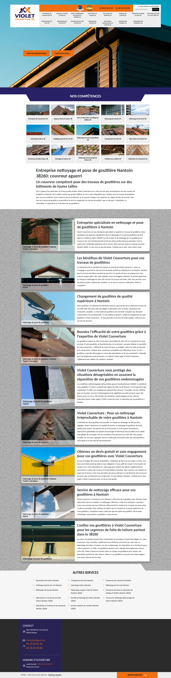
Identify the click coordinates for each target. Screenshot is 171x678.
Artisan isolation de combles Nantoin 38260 (85, 607)
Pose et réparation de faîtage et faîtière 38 (77, 15)
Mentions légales (54, 675)
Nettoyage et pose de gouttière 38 (153, 14)
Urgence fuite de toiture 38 (62, 14)
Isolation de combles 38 (123, 22)
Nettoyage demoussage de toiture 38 (107, 23)
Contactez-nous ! (62, 54)
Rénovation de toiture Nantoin (47, 581)
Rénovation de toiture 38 (62, 22)
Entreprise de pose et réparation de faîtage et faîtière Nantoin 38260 (119, 591)
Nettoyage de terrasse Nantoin (117, 585)
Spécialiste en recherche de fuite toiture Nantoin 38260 (48, 599)
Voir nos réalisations (36, 54)
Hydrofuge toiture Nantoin (81, 585)
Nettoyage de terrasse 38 (107, 14)
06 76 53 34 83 (124, 8)
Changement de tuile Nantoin (82, 581)
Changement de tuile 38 (47, 22)
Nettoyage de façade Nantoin (47, 590)
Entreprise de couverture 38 (47, 14)
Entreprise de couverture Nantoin (118, 581)
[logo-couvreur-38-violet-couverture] (24, 13)
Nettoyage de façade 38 (92, 14)
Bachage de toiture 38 (92, 22)
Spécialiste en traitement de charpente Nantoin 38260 (50, 607)
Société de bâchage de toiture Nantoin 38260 (85, 599)
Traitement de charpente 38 (138, 22)
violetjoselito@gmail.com (35, 640)
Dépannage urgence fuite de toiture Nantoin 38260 (84, 591)
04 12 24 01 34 (107, 8)
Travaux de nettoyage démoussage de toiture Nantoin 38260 (120, 599)
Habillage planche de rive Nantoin (49, 585)
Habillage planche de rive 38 (138, 14)
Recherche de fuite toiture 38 (77, 22)
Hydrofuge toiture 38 (123, 14)
